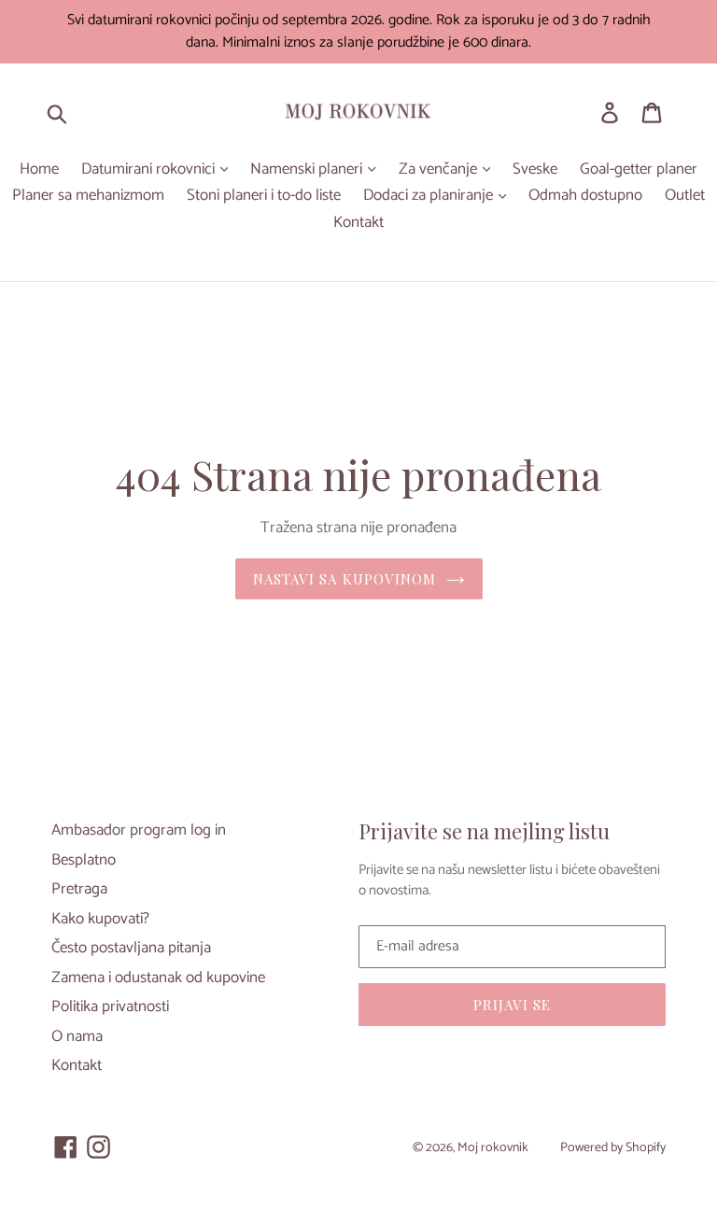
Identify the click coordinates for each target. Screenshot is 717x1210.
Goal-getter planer (638, 170)
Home (39, 170)
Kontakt (358, 223)
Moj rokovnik (492, 1148)
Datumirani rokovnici (149, 170)
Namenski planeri (308, 170)
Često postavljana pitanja (131, 948)
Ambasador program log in (138, 830)
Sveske (535, 170)
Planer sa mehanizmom (88, 196)
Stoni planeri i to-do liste (264, 196)
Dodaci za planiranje (430, 196)
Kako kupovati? (100, 919)
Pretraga (79, 889)
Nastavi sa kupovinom (345, 579)
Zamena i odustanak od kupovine (158, 977)
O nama (77, 1036)
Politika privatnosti (110, 1006)
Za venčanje (440, 170)
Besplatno (83, 860)
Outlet (685, 196)
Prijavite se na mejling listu (484, 831)
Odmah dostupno (585, 196)
